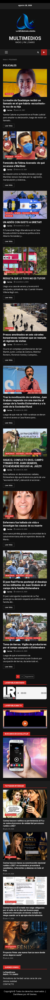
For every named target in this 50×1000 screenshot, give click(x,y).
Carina (9, 110)
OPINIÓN (17, 213)
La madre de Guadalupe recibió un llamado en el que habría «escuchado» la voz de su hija (25, 83)
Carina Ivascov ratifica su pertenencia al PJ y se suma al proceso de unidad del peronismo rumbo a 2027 (25, 804)
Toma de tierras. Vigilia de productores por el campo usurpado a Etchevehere (25, 627)
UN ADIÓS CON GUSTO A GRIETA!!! (25, 205)
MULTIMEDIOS (25, 38)
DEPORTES (9, 213)
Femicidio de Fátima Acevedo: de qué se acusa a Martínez (25, 145)
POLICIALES (9, 94)
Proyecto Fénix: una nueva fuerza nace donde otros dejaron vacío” (25, 935)
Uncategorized (11, 815)
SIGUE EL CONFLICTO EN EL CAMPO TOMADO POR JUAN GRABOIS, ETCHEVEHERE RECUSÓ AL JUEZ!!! (25, 443)
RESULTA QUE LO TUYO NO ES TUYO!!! (25, 261)
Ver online (44, 52)
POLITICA (35, 213)
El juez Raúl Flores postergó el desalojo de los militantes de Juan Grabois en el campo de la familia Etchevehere (25, 564)
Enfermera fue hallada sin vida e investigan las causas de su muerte (25, 505)
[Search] (38, 52)
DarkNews (18, 994)
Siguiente (29, 676)
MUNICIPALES (10, 272)
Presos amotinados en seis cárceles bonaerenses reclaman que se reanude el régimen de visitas (25, 317)
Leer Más (8, 126)
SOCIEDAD (18, 156)
